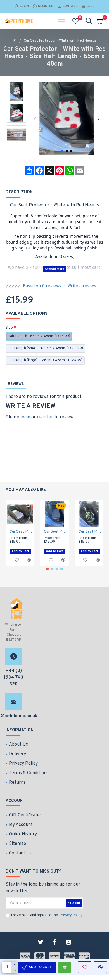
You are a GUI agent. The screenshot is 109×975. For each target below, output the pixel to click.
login (25, 417)
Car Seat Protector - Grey (21, 531)
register (45, 417)
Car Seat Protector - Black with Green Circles (90, 531)
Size (9, 328)
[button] (35, 118)
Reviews (16, 384)
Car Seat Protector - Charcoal (55, 531)
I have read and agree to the (46, 915)
